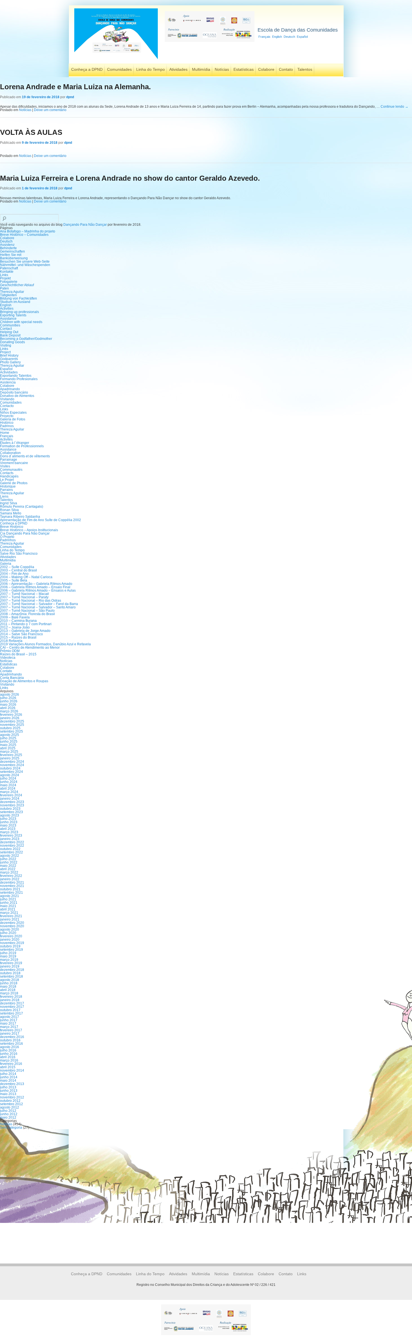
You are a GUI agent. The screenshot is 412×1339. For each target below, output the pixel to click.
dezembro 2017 (12, 1003)
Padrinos (7, 426)
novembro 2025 (12, 725)
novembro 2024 (12, 765)
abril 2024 (7, 788)
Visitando (7, 399)
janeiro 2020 (9, 940)
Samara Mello (10, 513)
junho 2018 (8, 983)
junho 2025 (8, 741)
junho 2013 (8, 1091)
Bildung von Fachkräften (18, 298)
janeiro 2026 (9, 718)
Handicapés (9, 476)
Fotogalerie (8, 282)
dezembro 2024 (12, 762)
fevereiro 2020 (11, 936)
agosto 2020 (9, 929)
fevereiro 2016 (11, 1064)
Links (4, 275)
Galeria (5, 564)
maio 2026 (8, 705)
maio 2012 (8, 1117)
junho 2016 (8, 1054)
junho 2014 (8, 1077)
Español (302, 36)
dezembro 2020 (12, 923)
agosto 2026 (9, 694)
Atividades (178, 69)
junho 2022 (8, 862)
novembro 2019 (12, 943)
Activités (6, 439)
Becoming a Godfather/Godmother (26, 339)
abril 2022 (7, 869)
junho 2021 (8, 903)
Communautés (11, 470)
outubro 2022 (10, 849)
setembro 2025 (11, 731)
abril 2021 (7, 909)
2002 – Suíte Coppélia (17, 567)
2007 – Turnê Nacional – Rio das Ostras (30, 601)
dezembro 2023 (12, 802)
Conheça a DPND (87, 69)
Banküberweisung (14, 258)
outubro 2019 (10, 946)
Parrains (6, 490)
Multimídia (201, 69)
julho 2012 (8, 1111)
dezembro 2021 (12, 882)
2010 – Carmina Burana (18, 621)
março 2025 (9, 752)
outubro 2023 (10, 809)
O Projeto (7, 537)
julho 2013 (8, 1087)
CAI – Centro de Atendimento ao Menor (30, 648)
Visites (5, 466)
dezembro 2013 (12, 1084)
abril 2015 (7, 1067)
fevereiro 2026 (11, 715)
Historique (8, 486)
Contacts (6, 473)
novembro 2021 (12, 886)
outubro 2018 (10, 973)
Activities (6, 308)
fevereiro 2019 (11, 963)
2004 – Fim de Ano (14, 574)
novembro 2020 (12, 926)
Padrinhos (8, 540)
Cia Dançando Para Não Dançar (25, 533)
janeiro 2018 (9, 1000)
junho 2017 (8, 1020)
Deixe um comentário (50, 110)
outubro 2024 (10, 768)
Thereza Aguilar (12, 292)
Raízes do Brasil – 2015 (18, 654)
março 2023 (9, 832)
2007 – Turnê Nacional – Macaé (24, 594)
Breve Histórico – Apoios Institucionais (29, 530)
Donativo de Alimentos (17, 396)
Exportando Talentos (15, 376)
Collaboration (10, 453)
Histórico (6, 423)
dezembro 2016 (12, 1037)
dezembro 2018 (12, 970)
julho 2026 (8, 698)
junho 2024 (8, 782)
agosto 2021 (9, 896)
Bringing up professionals (19, 312)
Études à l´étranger (14, 443)
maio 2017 (8, 1023)
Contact (6, 329)
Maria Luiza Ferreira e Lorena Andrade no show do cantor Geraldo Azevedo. (130, 178)
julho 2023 (8, 819)
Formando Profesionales (19, 379)
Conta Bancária (12, 678)
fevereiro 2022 (11, 876)
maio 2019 (8, 956)
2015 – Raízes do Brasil (18, 637)
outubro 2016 (10, 1040)
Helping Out (9, 332)
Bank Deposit (10, 335)
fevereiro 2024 (11, 795)
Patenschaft (9, 268)
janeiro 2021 (9, 919)
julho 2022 (8, 859)
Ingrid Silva (8, 503)
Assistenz (7, 245)
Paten (4, 288)
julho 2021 (8, 899)
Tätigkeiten (8, 295)
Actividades (9, 372)
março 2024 (9, 792)
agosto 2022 (9, 856)
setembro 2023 (11, 812)
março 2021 (9, 913)
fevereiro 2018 (11, 997)
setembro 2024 (11, 772)
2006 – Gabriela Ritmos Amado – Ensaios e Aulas (38, 590)
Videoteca (7, 658)
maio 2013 (8, 1094)
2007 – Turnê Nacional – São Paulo (27, 611)
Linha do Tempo (150, 69)
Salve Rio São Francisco (19, 554)
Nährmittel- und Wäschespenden (25, 265)
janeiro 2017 (9, 1034)
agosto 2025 (9, 735)
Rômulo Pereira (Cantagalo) (21, 507)
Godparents (9, 359)
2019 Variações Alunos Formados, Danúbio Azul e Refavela (45, 644)
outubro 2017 (10, 1010)
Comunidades (119, 69)
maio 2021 (8, 906)
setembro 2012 (11, 1104)
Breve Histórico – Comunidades (24, 235)
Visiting (5, 345)
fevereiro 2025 (11, 755)
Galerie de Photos (13, 483)
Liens (4, 496)
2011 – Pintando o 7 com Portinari (26, 624)
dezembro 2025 (12, 721)
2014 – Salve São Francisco (21, 634)
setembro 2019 (11, 950)
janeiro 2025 (9, 758)
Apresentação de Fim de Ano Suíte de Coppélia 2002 (40, 520)
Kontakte (6, 272)
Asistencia (8, 382)
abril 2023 (7, 829)
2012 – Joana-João (15, 627)
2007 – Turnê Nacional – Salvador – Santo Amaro (38, 607)
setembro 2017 (11, 1013)
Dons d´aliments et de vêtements (25, 456)
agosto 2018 (9, 980)
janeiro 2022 (9, 879)
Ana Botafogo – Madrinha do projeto (27, 231)
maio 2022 (8, 866)
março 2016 (9, 1060)
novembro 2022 (12, 846)
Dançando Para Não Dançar (85, 225)
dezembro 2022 (12, 842)
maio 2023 (8, 825)
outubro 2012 (10, 1101)
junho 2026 (8, 701)
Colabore (266, 69)
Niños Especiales (13, 413)
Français (264, 36)
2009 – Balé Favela (15, 617)
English (277, 36)
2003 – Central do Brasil (18, 570)
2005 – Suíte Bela (13, 580)
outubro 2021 (10, 889)
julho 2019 (8, 953)
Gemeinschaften (12, 251)
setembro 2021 (11, 893)
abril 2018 (7, 990)
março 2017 (9, 1027)
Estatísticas (243, 69)
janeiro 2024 (9, 799)
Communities (10, 325)
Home (4, 433)
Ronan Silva (9, 510)
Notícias (222, 69)
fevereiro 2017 (11, 1030)
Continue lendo (394, 107)
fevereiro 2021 (11, 916)
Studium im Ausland (15, 302)
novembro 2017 (12, 1007)
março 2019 (9, 960)
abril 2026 (7, 708)
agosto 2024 (9, 775)
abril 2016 (7, 1057)
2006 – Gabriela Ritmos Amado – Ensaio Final (35, 587)
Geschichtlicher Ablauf (17, 285)
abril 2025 (7, 748)
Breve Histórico (11, 527)
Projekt (5, 278)
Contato (286, 69)
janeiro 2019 (9, 966)
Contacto (7, 406)
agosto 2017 (9, 1017)
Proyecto (6, 416)
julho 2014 (8, 1074)
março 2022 (9, 872)
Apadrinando (10, 389)
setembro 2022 (11, 852)
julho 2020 (8, 933)
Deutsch (289, 36)
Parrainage (8, 460)
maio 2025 (8, 745)
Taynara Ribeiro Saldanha (20, 517)
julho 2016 (8, 1050)
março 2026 (9, 711)
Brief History (9, 355)
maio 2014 (8, 1081)
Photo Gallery (10, 362)
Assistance (8, 319)
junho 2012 (8, 1114)
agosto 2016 (9, 1047)
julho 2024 (8, 778)
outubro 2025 (10, 728)
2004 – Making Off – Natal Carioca (26, 577)
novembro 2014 (12, 1070)
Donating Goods (12, 342)
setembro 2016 (11, 1044)
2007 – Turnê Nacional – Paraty (24, 597)
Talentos (304, 69)
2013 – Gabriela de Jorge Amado (25, 631)
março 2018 (9, 993)
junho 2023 (8, 822)
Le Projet (7, 480)
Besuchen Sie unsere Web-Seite (25, 261)
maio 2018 (8, 987)
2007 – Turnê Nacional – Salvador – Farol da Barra (39, 604)
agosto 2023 (9, 815)
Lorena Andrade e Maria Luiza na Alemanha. (75, 87)
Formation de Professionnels (22, 446)
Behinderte (8, 248)
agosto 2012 (9, 1107)
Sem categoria (11, 1127)
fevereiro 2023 (11, 835)
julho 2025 (8, 738)
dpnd (70, 97)
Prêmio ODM (10, 651)
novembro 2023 (12, 805)
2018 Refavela (11, 641)
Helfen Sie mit (10, 255)
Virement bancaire (14, 463)
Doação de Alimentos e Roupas (24, 681)
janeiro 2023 (9, 839)
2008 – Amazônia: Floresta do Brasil (27, 614)
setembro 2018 (11, 976)
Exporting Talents (13, 315)
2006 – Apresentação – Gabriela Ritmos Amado (36, 584)
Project (5, 352)
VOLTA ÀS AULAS (31, 132)
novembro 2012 (12, 1097)
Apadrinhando (11, 674)
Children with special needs (21, 322)
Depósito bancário (14, 392)
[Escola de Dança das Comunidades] (116, 60)
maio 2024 (8, 785)
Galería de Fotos (12, 419)
